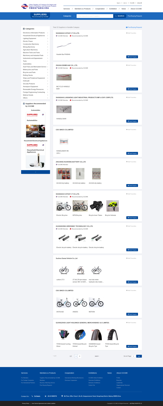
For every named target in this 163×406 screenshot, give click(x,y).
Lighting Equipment (29, 38)
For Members (24, 378)
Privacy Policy (26, 403)
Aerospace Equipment (30, 86)
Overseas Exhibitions (94, 380)
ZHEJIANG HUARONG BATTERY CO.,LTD (71, 162)
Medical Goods (28, 95)
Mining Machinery (29, 47)
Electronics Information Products (34, 33)
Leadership (119, 382)
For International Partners (28, 382)
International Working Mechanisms (74, 378)
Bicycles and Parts (29, 72)
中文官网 (132, 3)
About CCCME (136, 9)
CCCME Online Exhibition (96, 378)
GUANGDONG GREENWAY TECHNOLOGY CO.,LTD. (74, 226)
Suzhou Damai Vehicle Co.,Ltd (66, 258)
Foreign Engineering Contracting (34, 92)
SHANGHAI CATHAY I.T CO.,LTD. (68, 33)
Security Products (29, 84)
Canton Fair (92, 385)
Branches (119, 380)
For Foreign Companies (27, 380)
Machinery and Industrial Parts (33, 55)
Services (66, 9)
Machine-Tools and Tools (31, 52)
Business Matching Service (47, 382)
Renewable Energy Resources (33, 89)
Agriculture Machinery (30, 50)
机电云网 (139, 3)
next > (97, 356)
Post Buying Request (135, 16)
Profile (118, 378)
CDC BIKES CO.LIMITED (64, 129)
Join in (125, 3)
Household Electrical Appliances (34, 35)
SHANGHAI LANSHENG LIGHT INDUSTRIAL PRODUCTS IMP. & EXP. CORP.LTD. (84, 97)
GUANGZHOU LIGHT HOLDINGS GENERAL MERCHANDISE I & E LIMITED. (82, 323)
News (124, 9)
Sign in (118, 3)
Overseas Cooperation (71, 380)
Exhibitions (93, 373)
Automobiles (27, 64)
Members (42, 380)
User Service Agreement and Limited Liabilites (43, 403)
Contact (118, 387)
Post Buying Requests (46, 385)
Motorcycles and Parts (30, 69)
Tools (25, 61)
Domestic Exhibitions (94, 382)
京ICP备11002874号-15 (136, 403)
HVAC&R (26, 81)
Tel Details (37, 396)
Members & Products (83, 9)
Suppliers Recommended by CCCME (50, 378)
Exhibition (113, 9)
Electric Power (28, 41)
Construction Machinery (31, 44)
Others (25, 98)
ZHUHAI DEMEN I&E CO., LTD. (67, 65)
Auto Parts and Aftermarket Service (34, 67)
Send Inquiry (133, 57)
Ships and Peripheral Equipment (34, 78)
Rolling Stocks (28, 75)
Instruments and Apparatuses (32, 58)
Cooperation (100, 9)
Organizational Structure (123, 385)
